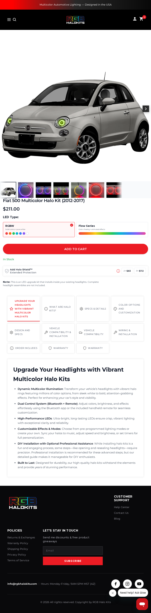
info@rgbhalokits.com (22, 583)
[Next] (146, 108)
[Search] (14, 19)
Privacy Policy (16, 554)
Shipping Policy (17, 549)
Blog (117, 518)
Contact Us (121, 513)
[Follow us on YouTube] (139, 583)
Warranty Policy (17, 543)
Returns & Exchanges (21, 537)
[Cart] (141, 20)
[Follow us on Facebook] (115, 583)
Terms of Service (18, 560)
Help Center (122, 507)
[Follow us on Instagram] (127, 583)
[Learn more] (118, 271)
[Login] (135, 20)
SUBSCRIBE (72, 561)
